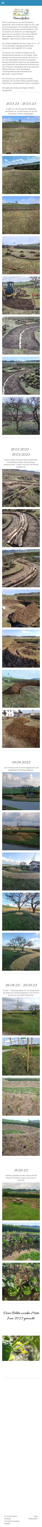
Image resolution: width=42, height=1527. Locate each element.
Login (35, 1516)
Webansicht (33, 1518)
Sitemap (7, 1518)
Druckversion (11, 1516)
